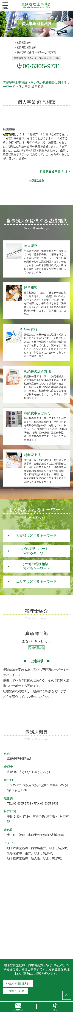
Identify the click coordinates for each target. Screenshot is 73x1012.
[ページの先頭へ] (67, 995)
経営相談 (9, 129)
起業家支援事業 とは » (55, 171)
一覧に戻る (36, 180)
